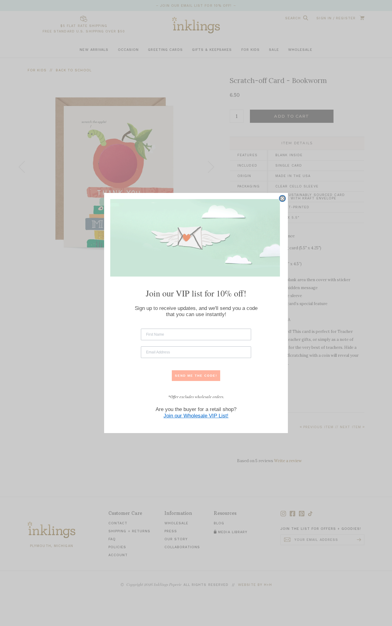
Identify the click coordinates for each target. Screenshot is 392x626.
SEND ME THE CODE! (196, 375)
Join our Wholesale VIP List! (196, 416)
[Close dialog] (282, 198)
